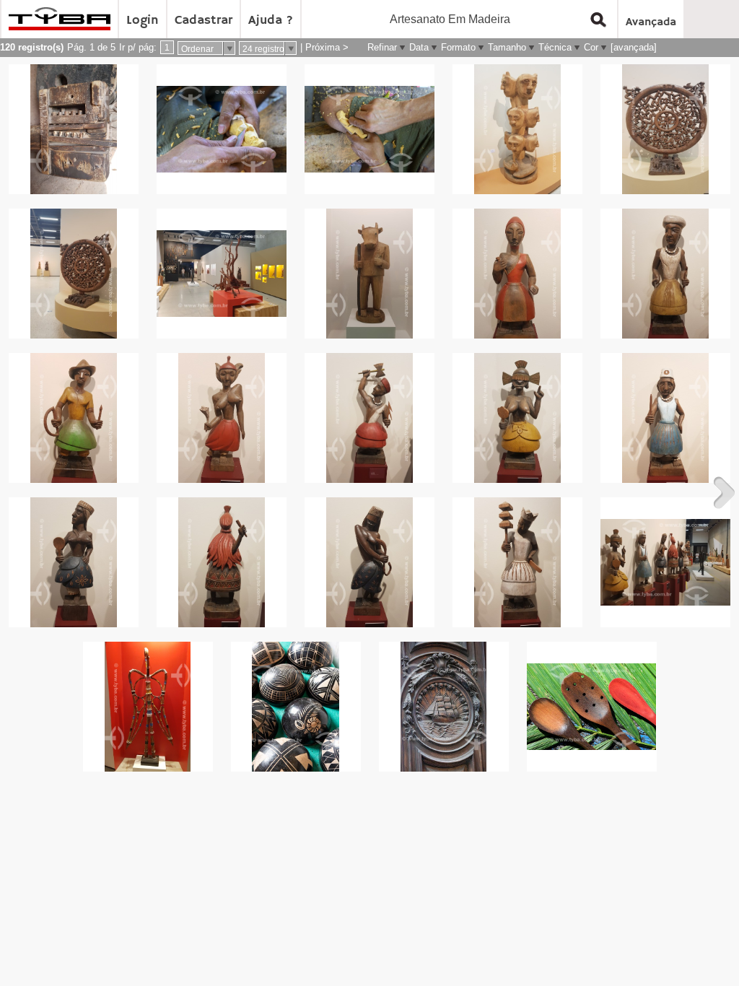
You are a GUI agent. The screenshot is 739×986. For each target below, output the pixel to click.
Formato (458, 47)
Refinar (382, 47)
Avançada (651, 22)
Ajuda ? (270, 20)
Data (419, 47)
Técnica (555, 47)
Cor (591, 47)
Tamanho (507, 47)
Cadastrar (203, 20)
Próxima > (327, 47)
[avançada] (634, 47)
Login (142, 20)
